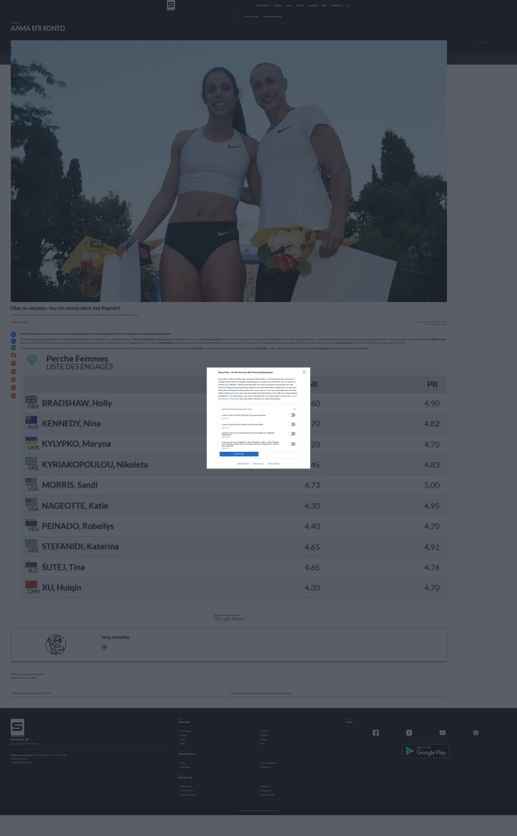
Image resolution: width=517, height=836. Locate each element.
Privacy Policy (274, 464)
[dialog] (258, 418)
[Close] (305, 372)
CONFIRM (239, 454)
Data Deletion (243, 464)
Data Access (258, 464)
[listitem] (258, 409)
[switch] (291, 415)
